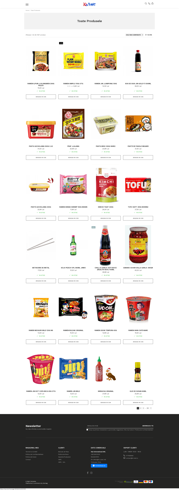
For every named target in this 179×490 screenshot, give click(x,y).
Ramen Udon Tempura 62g (106, 330)
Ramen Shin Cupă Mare (138, 330)
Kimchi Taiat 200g (105, 207)
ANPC (60, 459)
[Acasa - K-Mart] (89, 4)
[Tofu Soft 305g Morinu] (138, 184)
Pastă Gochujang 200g (41, 207)
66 (148, 408)
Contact (28, 459)
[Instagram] (91, 473)
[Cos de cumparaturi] (152, 4)
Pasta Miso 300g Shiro (105, 146)
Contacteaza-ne (100, 465)
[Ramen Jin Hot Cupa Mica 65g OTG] (41, 369)
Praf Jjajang (73, 146)
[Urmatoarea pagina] (151, 408)
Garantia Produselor (64, 457)
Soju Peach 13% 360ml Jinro (73, 268)
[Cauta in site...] (146, 4)
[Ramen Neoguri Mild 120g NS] (41, 308)
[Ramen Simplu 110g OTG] (73, 61)
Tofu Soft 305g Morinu (138, 207)
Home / (28, 10)
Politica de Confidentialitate (34, 454)
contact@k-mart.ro (132, 458)
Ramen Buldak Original (73, 330)
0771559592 (129, 455)
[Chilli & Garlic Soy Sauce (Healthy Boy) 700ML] (106, 245)
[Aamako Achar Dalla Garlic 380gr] (138, 245)
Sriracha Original (106, 391)
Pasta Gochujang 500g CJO (41, 146)
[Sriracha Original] (106, 369)
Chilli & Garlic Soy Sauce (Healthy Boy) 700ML (106, 269)
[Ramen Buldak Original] (73, 308)
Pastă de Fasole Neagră (138, 146)
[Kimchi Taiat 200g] (106, 184)
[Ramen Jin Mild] (73, 369)
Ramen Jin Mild (73, 391)
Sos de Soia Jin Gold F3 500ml (138, 84)
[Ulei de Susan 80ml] (138, 369)
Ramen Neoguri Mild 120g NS (41, 330)
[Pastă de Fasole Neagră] (138, 124)
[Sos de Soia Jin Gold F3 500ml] (138, 61)
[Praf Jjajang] (73, 124)
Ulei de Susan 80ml (138, 391)
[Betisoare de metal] (41, 245)
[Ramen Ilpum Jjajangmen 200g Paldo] (41, 61)
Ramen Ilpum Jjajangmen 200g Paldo (41, 84)
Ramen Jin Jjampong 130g (106, 84)
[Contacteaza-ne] (149, 4)
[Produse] (27, 5)
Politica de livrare (31, 457)
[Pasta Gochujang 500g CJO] (41, 124)
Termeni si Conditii (31, 451)
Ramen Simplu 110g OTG (73, 84)
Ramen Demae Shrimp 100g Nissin (73, 207)
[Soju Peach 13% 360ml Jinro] (73, 245)
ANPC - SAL (61, 462)
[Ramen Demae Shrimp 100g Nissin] (73, 184)
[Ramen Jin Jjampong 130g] (106, 61)
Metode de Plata (63, 451)
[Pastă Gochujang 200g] (41, 184)
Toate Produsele (35, 10)
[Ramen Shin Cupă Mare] (138, 308)
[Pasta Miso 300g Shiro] (106, 124)
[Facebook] (87, 473)
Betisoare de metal (40, 268)
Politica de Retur (63, 454)
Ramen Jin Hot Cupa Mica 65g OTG (40, 391)
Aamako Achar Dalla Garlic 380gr (138, 268)
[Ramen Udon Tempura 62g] (106, 308)
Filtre (149, 35)
